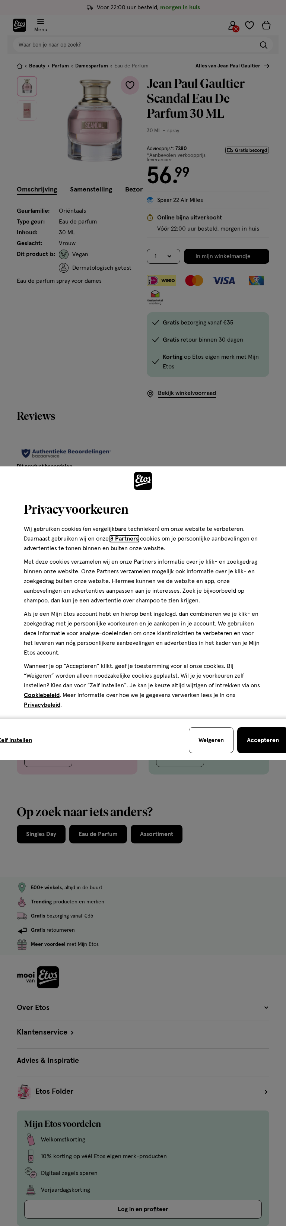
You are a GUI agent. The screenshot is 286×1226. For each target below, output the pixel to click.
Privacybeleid (42, 705)
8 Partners (124, 539)
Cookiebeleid (42, 695)
